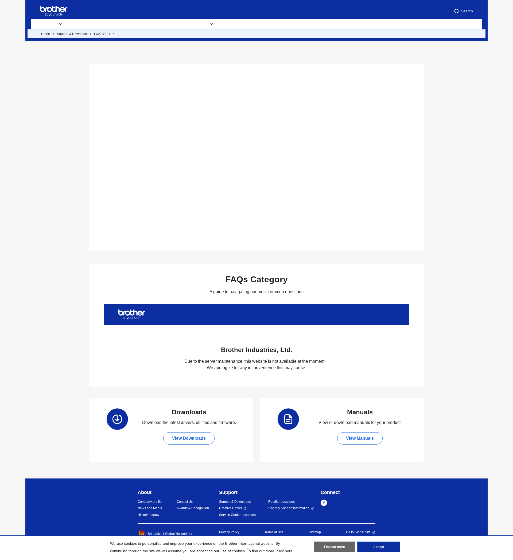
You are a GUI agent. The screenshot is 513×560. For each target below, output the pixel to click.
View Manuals (360, 438)
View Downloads (189, 438)
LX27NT (100, 34)
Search (467, 11)
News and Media (150, 508)
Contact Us (185, 502)
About (266, 24)
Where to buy (237, 24)
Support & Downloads (144, 24)
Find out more (334, 547)
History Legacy (148, 515)
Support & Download (72, 34)
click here (285, 551)
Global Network (176, 534)
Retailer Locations (281, 502)
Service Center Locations (237, 515)
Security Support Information (288, 508)
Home (45, 34)
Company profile (150, 502)
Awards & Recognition (193, 508)
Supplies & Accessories (93, 24)
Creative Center (230, 508)
